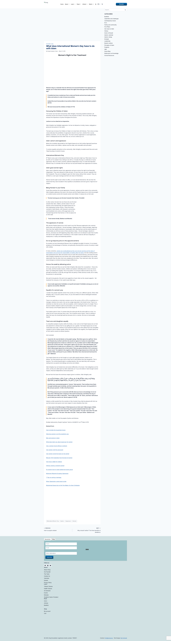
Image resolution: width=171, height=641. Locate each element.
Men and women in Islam (53, 438)
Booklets (106, 16)
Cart (45, 613)
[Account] (96, 4)
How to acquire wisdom (50, 529)
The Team (46, 574)
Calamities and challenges (111, 18)
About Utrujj (47, 569)
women (74, 521)
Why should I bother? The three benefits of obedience (88, 530)
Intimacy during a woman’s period (55, 465)
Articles (46, 603)
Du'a (105, 22)
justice (62, 521)
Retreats (46, 595)
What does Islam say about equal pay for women (59, 442)
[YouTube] (50, 565)
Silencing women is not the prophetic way (57, 434)
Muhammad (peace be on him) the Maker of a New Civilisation (63, 485)
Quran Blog (107, 51)
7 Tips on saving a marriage (54, 477)
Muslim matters (108, 43)
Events (46, 593)
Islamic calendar (108, 35)
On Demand (47, 590)
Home (62, 4)
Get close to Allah (109, 29)
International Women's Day (53, 521)
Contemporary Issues (110, 20)
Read (78, 4)
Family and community (110, 25)
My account (47, 611)
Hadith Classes (48, 588)
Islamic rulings (108, 37)
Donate (121, 4)
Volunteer (46, 578)
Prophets (106, 47)
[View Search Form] (102, 4)
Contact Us (47, 576)
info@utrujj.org (109, 638)
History (106, 31)
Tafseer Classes (48, 586)
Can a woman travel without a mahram (56, 446)
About (66, 4)
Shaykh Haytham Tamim (52, 51)
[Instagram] (48, 565)
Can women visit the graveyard (54, 450)
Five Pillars (107, 27)
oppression (68, 521)
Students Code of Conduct (51, 597)
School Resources (109, 55)
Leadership (107, 41)
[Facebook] (45, 565)
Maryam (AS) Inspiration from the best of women (59, 457)
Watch (90, 4)
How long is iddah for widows (54, 461)
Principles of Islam (109, 45)
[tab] (47, 539)
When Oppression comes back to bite (56, 481)
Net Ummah (124, 638)
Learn (72, 4)
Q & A (45, 601)
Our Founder (47, 572)
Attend (84, 4)
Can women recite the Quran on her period (57, 453)
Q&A (52, 43)
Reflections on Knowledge (111, 53)
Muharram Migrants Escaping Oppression (57, 473)
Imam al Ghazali (108, 33)
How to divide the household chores (55, 430)
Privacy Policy (48, 582)
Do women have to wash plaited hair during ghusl (59, 469)
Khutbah (48, 43)
